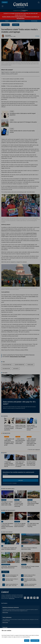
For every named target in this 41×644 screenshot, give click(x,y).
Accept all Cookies (34, 640)
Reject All (27, 640)
